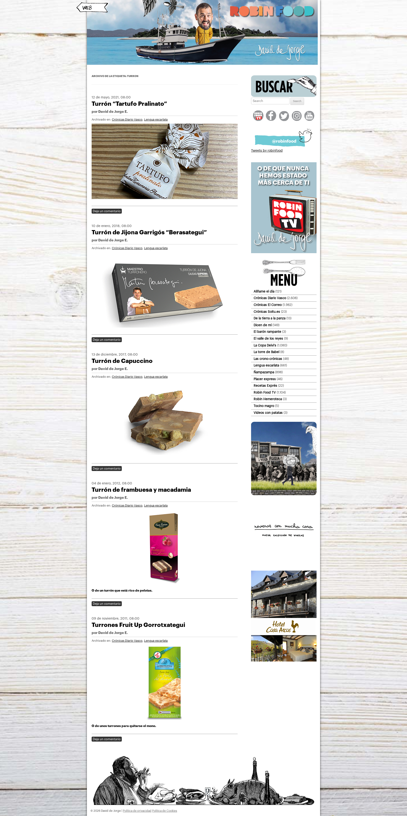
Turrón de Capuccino (122, 361)
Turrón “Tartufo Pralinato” (129, 104)
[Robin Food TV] (284, 252)
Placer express (265, 379)
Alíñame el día (264, 291)
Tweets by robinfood (267, 150)
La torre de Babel (266, 351)
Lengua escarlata (156, 119)
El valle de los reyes (268, 338)
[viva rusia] (284, 494)
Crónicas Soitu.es (267, 311)
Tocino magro (264, 405)
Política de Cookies (164, 810)
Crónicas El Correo (268, 304)
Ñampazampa (264, 372)
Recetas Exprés (265, 385)
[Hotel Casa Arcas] (284, 660)
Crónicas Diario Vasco (127, 119)
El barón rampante (267, 331)
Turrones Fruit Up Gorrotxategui (138, 625)
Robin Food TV (265, 392)
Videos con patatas (268, 412)
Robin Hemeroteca (268, 399)
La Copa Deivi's (265, 345)
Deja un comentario (107, 211)
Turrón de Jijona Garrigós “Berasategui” (149, 232)
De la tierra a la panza (269, 318)
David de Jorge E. (113, 112)
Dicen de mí (263, 325)
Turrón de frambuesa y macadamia (141, 490)
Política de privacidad (137, 810)
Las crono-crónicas (268, 358)
